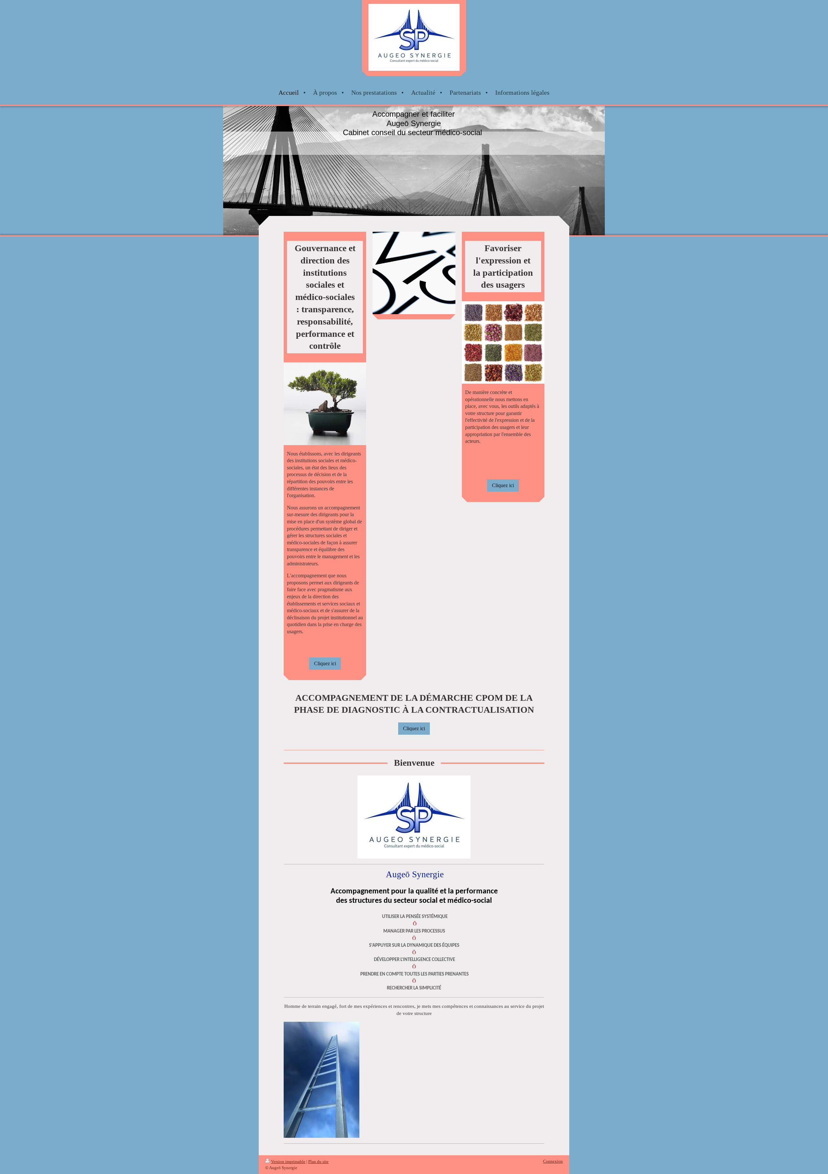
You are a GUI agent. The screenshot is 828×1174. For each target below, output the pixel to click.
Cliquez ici (325, 663)
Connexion (553, 1161)
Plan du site (318, 1161)
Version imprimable (288, 1161)
